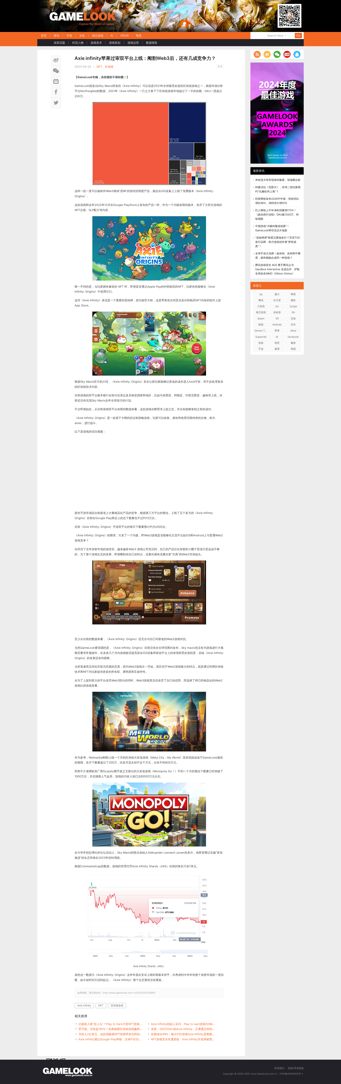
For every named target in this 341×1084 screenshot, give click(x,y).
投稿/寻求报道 (296, 1068)
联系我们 (280, 1068)
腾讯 (260, 300)
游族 (260, 342)
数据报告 (151, 42)
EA (293, 312)
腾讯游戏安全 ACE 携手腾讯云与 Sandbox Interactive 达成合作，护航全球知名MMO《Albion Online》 (277, 269)
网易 (293, 294)
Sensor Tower (262, 330)
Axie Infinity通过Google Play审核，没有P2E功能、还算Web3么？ (111, 1039)
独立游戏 (97, 35)
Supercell (260, 336)
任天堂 (277, 300)
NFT (99, 66)
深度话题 (59, 42)
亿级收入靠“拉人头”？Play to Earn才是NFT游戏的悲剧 (111, 1024)
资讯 (56, 35)
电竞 (139, 35)
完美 (293, 318)
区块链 (109, 66)
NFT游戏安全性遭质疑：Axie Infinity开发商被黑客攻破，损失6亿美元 (183, 1039)
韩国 (293, 348)
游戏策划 (114, 42)
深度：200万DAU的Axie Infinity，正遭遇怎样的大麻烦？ (183, 1029)
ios (277, 306)
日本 (293, 324)
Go (298, 35)
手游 (69, 35)
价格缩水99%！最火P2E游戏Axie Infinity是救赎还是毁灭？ (183, 1034)
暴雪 (277, 348)
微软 (293, 300)
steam (260, 318)
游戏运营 (133, 42)
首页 (44, 35)
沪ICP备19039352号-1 (291, 1073)
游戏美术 (96, 42)
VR (277, 318)
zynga (293, 306)
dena (293, 330)
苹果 (277, 330)
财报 (260, 324)
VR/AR (124, 35)
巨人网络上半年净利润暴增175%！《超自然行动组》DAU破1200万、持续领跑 (277, 214)
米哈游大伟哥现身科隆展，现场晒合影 (278, 180)
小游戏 (261, 306)
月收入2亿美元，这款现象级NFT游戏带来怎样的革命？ (111, 1034)
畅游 (293, 342)
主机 (82, 35)
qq (260, 294)
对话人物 (77, 42)
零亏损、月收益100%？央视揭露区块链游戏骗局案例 (111, 1029)
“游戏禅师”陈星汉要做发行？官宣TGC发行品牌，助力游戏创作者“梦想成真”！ (277, 242)
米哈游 (277, 312)
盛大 (277, 294)
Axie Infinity (84, 1005)
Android (277, 324)
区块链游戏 (117, 1005)
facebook (293, 336)
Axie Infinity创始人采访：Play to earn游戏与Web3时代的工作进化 (183, 1024)
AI (111, 35)
